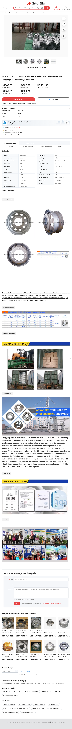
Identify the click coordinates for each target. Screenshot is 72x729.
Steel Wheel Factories (9, 704)
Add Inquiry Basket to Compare (36, 67)
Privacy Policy (62, 722)
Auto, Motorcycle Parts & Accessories (15, 12)
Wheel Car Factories (39, 704)
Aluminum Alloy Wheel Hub (10, 696)
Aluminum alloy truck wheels (43, 675)
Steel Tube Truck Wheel (8, 675)
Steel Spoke (58, 691)
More (3, 716)
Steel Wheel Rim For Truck (39, 708)
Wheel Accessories (53, 704)
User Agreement (46, 722)
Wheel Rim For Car (8, 708)
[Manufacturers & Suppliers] (36, 3)
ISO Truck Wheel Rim (55, 708)
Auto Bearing (6, 691)
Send (16, 603)
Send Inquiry (18, 99)
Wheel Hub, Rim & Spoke (39, 12)
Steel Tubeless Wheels (25, 675)
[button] (64, 146)
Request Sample (31, 103)
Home (3, 12)
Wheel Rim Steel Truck (23, 708)
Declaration (54, 722)
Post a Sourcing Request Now (52, 603)
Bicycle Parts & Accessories (31, 691)
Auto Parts (28, 12)
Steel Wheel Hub (46, 691)
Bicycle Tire (17, 691)
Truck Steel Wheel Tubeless (10, 712)
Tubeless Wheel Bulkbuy (27, 712)
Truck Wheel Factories (24, 704)
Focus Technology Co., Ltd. (24, 722)
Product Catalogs (26, 671)
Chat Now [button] (55, 99)
